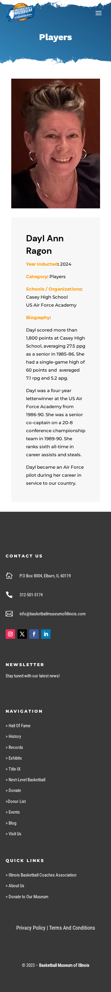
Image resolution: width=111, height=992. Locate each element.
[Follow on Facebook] (34, 634)
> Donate (13, 790)
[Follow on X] (22, 634)
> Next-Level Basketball (25, 779)
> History (13, 736)
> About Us (15, 885)
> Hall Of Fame (18, 725)
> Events (13, 812)
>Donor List (16, 801)
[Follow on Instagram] (10, 634)
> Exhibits (14, 758)
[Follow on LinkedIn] (46, 634)
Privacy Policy (31, 928)
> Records (14, 747)
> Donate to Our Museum (27, 896)
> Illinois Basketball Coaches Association (41, 875)
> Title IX (13, 769)
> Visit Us (13, 833)
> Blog (11, 823)
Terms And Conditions (72, 928)
